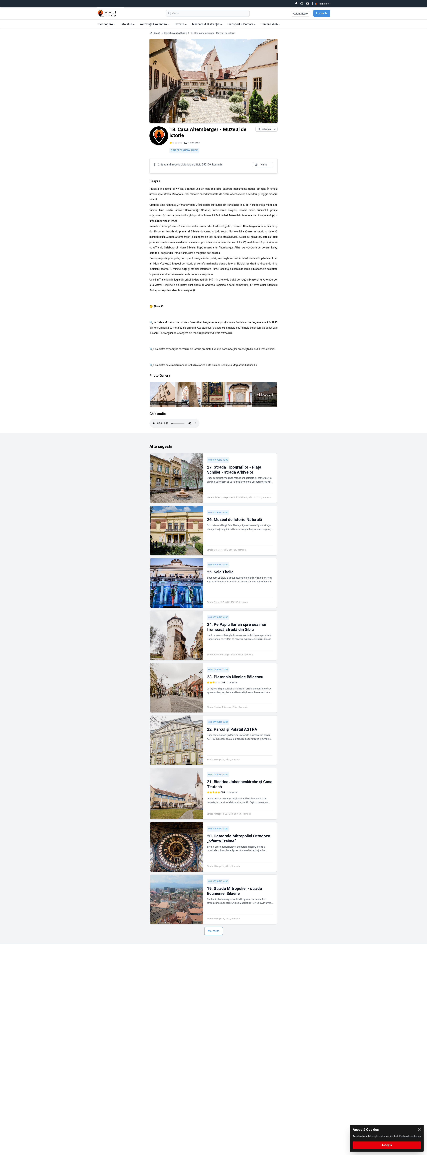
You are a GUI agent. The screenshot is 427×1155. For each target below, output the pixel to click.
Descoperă (106, 24)
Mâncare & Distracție (206, 24)
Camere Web (270, 24)
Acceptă (386, 1145)
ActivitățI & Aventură (154, 24)
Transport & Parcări (240, 24)
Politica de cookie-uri (410, 1136)
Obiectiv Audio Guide (175, 33)
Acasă (156, 33)
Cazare (180, 24)
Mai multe (213, 931)
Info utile (127, 24)
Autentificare (300, 13)
